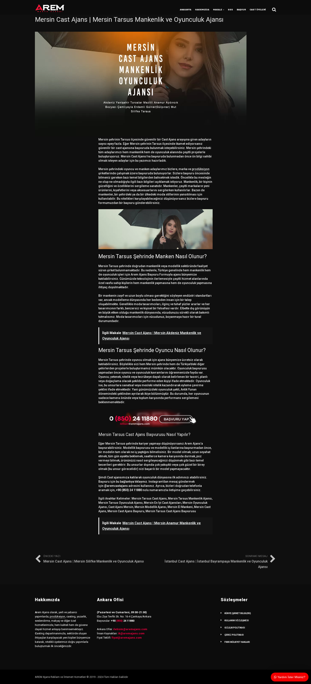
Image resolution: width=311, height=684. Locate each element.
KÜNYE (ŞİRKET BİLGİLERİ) (237, 613)
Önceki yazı (93, 559)
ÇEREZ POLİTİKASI (234, 635)
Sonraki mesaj (216, 562)
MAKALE (217, 9)
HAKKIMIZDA (202, 9)
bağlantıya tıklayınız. (134, 481)
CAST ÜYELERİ (258, 9)
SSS (230, 9)
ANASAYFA (185, 9)
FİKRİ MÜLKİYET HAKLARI (237, 642)
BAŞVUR (241, 9)
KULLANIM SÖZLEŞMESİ (236, 620)
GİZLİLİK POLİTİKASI (234, 628)
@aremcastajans (116, 485)
